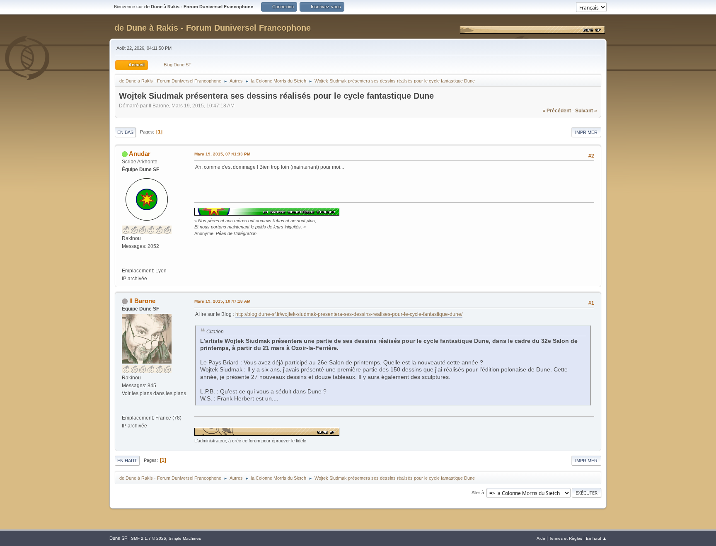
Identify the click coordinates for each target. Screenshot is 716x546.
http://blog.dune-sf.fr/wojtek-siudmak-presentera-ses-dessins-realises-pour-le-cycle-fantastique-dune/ (348, 314)
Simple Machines (185, 538)
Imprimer (586, 132)
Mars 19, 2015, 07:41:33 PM (222, 154)
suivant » (586, 111)
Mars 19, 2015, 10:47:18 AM (222, 301)
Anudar (139, 153)
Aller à (478, 492)
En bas (125, 132)
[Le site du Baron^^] (125, 410)
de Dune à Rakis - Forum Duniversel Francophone (212, 27)
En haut (127, 460)
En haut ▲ (596, 538)
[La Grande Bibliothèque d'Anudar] (125, 262)
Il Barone (142, 300)
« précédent (556, 111)
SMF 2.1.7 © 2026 (148, 538)
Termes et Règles (565, 538)
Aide (541, 538)
